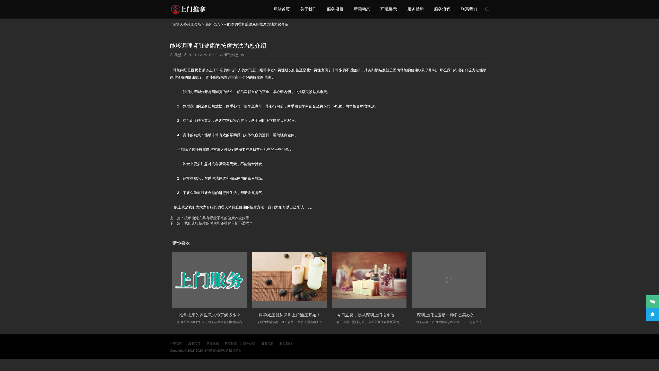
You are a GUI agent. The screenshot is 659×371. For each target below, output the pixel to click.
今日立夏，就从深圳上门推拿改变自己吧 (374, 315)
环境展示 (388, 9)
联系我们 (469, 9)
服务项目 (335, 9)
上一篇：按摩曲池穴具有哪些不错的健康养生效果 (209, 218)
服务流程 (442, 9)
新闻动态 (362, 9)
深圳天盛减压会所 (186, 24)
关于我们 (308, 9)
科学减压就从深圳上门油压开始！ (289, 315)
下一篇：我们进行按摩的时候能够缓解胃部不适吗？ (211, 223)
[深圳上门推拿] (188, 9)
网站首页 (281, 9)
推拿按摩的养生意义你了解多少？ (210, 315)
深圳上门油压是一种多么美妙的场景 (450, 315)
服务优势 (415, 9)
